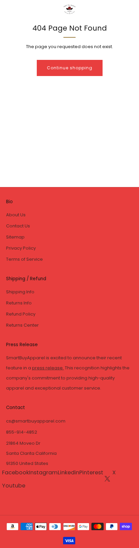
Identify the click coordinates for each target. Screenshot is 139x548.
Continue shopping (69, 68)
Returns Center (22, 325)
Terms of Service (24, 259)
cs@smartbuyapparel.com (35, 421)
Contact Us (18, 226)
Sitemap (15, 237)
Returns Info (19, 303)
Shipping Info (20, 292)
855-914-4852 (21, 432)
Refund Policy (20, 314)
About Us (16, 215)
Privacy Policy (21, 248)
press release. (48, 368)
